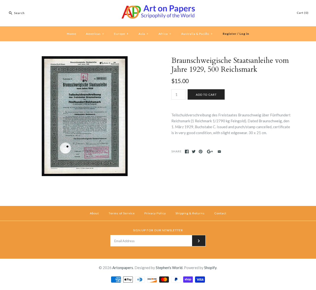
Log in (244, 34)
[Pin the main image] (200, 151)
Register (230, 34)
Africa (164, 34)
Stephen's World (169, 267)
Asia (143, 34)
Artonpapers (122, 267)
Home (71, 34)
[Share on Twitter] (194, 151)
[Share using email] (219, 151)
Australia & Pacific (197, 34)
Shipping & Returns (190, 213)
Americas (95, 34)
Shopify (210, 267)
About (94, 213)
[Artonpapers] (158, 8)
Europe (121, 34)
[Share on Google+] (210, 151)
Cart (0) (303, 13)
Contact (220, 213)
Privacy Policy (155, 213)
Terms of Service (122, 213)
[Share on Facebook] (187, 151)
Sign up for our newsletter (158, 230)
